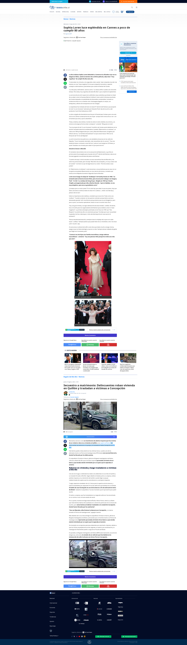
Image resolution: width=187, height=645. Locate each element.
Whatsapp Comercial (104, 636)
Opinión (92, 11)
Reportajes (53, 626)
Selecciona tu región (57, 1)
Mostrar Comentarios (90, 335)
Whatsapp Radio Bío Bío (130, 636)
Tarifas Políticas (54, 635)
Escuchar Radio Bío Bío (128, 1)
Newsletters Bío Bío (96, 1)
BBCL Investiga (98, 11)
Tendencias (85, 11)
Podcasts (52, 11)
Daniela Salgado (74, 397)
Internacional (65, 11)
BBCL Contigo (107, 11)
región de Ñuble (105, 443)
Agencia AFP (69, 34)
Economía (73, 11)
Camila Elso (72, 392)
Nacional (58, 11)
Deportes (79, 11)
